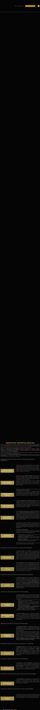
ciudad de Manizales (25, 448)
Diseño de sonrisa (19, 465)
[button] (39, 6)
